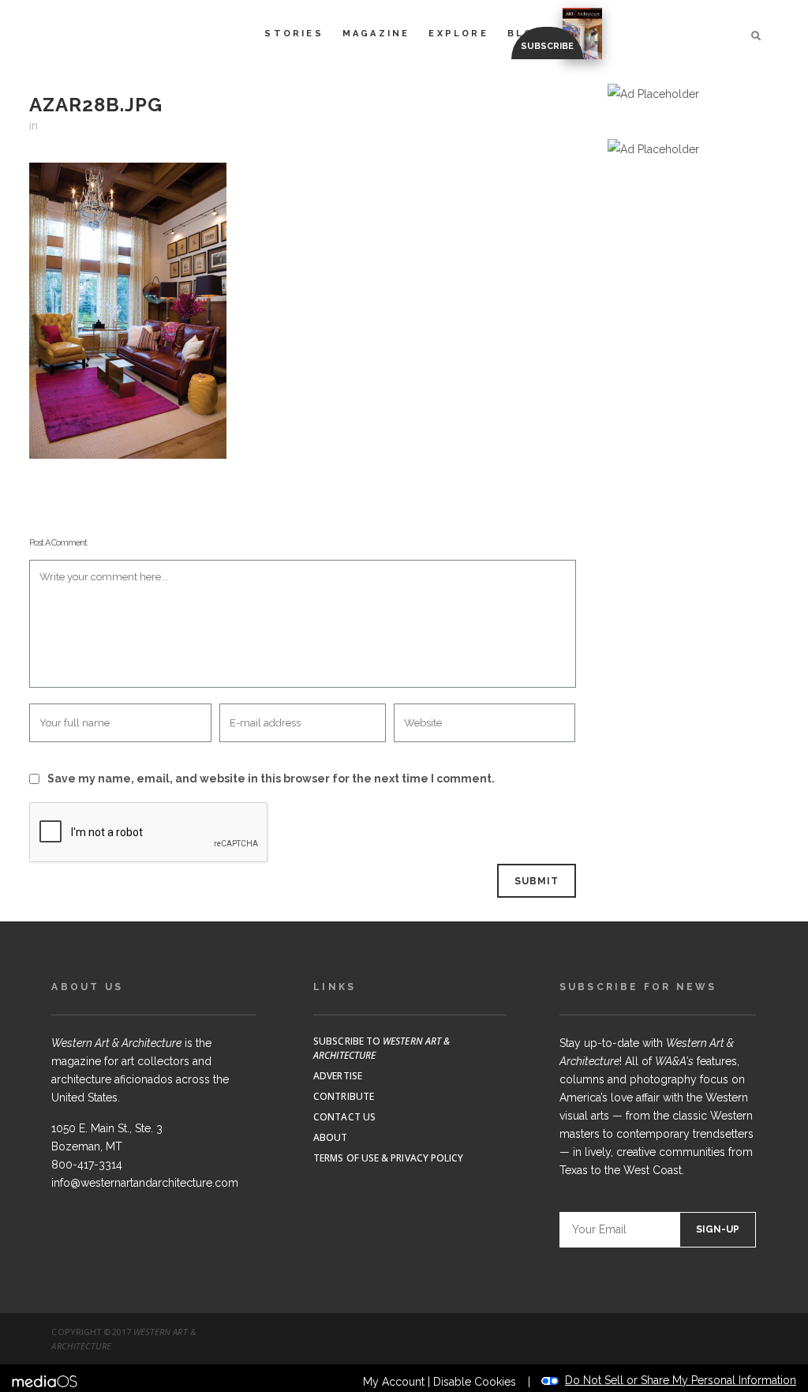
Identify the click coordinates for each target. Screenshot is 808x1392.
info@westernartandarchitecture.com (144, 1182)
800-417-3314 (86, 1164)
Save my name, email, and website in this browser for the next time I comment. (271, 778)
